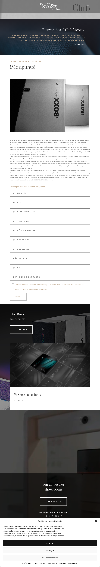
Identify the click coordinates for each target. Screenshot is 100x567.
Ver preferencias (50, 557)
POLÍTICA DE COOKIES (30, 563)
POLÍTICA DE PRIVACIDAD (49, 563)
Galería (18, 400)
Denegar (50, 550)
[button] (96, 521)
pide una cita (53, 501)
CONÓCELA (21, 329)
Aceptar (50, 543)
